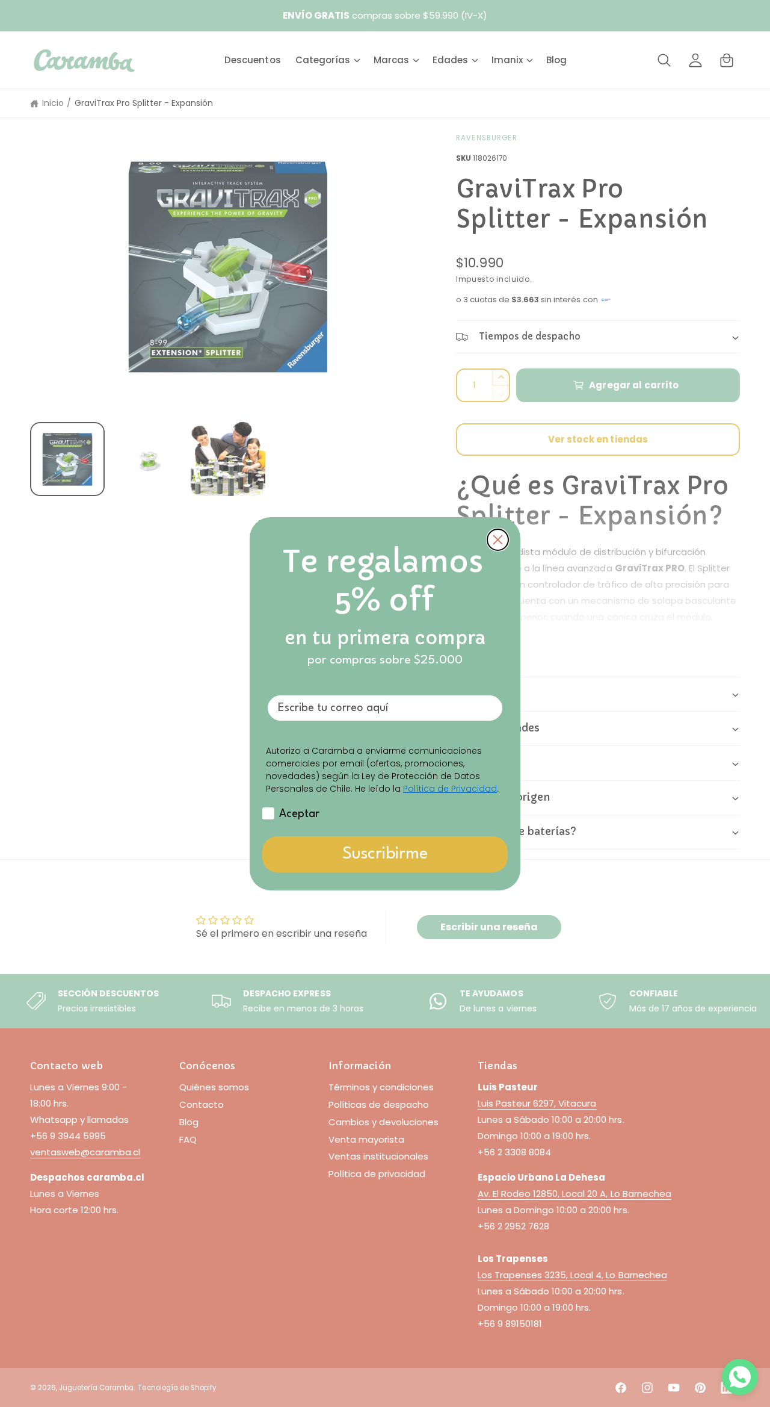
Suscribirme (385, 854)
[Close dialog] (497, 539)
